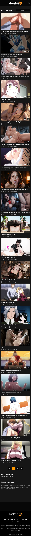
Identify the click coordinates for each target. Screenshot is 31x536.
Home (4, 519)
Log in (13, 519)
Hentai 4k (13, 534)
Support (17, 519)
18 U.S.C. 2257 (15, 522)
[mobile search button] (29, 3)
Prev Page (9, 468)
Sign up (8, 519)
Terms (22, 519)
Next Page (21, 468)
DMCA (26, 519)
